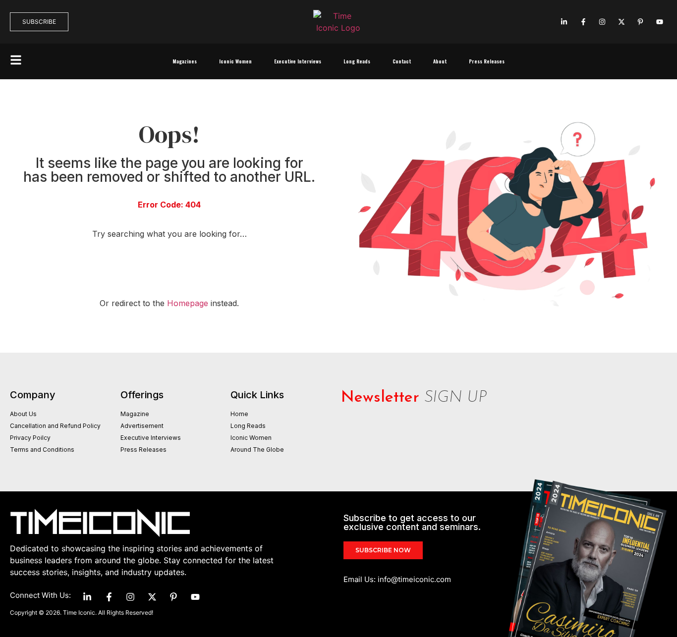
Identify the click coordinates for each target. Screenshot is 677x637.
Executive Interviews (297, 61)
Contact (402, 61)
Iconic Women (235, 61)
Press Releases (487, 61)
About (440, 61)
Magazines (184, 61)
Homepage (187, 303)
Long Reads (356, 61)
